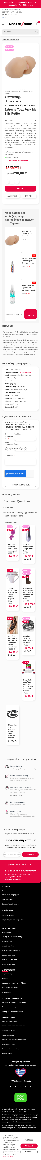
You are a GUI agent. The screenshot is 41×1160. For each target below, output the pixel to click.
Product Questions (11, 494)
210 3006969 (8, 9)
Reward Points (7, 1053)
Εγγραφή (5, 978)
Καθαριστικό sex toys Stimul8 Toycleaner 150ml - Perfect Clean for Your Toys (29, 288)
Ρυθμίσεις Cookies (8, 964)
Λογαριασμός (7, 974)
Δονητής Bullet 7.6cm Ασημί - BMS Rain (28, 548)
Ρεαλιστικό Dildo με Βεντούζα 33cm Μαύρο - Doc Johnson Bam (28, 593)
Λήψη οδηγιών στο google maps (13, 920)
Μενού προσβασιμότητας (11, 950)
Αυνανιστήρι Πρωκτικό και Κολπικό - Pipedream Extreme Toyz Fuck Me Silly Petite (29, 233)
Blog (3, 890)
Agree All (29, 1146)
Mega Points (6, 992)
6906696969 (17, 9)
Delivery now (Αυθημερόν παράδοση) (14, 1039)
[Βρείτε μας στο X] (15, 1086)
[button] (16, 89)
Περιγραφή (7, 326)
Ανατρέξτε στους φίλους (11, 39)
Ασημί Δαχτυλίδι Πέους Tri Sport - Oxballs (28, 639)
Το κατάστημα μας (8, 915)
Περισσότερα (8, 1156)
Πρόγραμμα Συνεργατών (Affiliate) (14, 983)
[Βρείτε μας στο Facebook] (10, 1086)
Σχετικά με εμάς (7, 899)
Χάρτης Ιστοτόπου (8, 955)
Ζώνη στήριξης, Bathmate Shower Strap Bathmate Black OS (12, 731)
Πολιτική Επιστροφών (9, 1021)
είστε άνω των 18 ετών (23, 1122)
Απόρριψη (29, 1152)
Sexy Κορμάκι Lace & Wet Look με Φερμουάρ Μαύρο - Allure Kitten (12, 641)
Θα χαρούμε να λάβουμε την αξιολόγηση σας (20, 1065)
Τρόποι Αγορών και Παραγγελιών (13, 1026)
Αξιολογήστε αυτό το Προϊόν (16, 416)
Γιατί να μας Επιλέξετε (10, 960)
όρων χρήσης (16, 1119)
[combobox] (20, 31)
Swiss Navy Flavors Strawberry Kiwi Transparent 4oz (29, 261)
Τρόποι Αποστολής (8, 1035)
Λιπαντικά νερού (25, 372)
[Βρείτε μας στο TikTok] (30, 1086)
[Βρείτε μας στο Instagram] (20, 1086)
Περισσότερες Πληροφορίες (16, 363)
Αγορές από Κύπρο (8, 946)
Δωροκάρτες (7, 932)
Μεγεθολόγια (7, 941)
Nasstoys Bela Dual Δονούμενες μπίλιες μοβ (12, 548)
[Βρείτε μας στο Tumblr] (25, 1086)
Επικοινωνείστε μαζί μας (10, 895)
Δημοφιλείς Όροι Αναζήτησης (12, 937)
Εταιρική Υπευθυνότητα (10, 904)
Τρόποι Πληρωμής (8, 1030)
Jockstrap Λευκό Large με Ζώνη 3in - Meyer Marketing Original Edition (12, 594)
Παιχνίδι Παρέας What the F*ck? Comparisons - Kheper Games (28, 685)
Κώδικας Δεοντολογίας (10, 1049)
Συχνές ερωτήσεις (8, 1044)
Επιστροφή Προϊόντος (10, 987)
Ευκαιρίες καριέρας (9, 1007)
